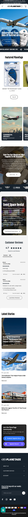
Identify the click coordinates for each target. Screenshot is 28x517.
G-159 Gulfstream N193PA (9, 271)
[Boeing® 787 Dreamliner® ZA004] (12, 74)
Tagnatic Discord (13, 444)
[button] (22, 274)
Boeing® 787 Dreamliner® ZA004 (11, 89)
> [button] (14, 297)
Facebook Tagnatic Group (14, 438)
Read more (5, 345)
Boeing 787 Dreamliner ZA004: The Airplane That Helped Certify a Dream (12, 339)
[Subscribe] (23, 493)
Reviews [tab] (6, 255)
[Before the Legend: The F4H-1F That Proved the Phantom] (14, 393)
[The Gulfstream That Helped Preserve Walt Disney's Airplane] (14, 361)
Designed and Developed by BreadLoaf (19, 513)
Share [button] (6, 274)
